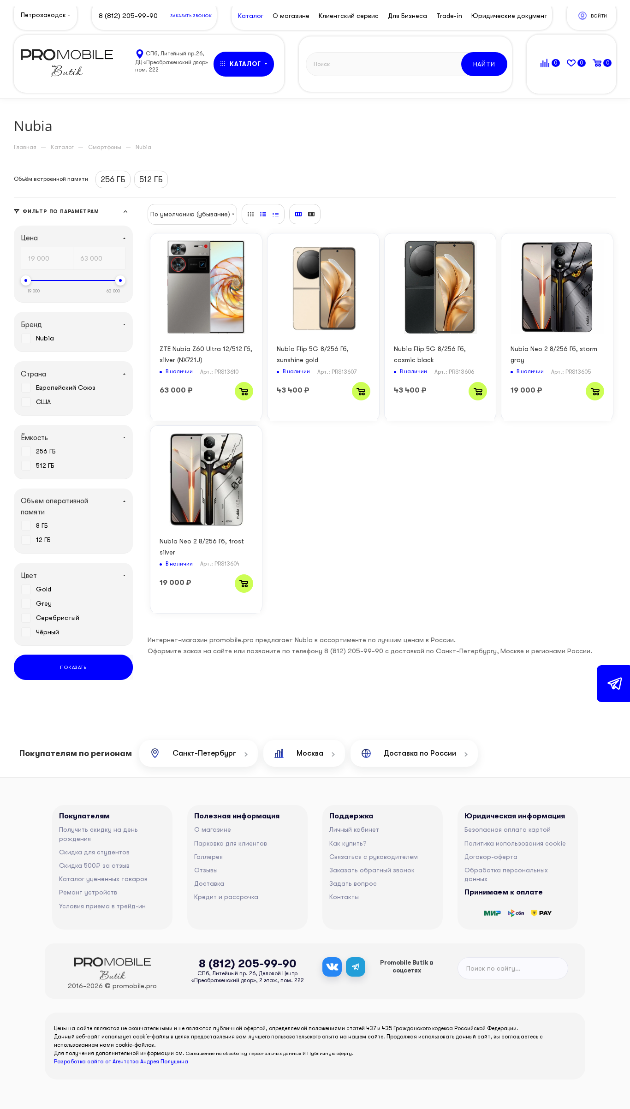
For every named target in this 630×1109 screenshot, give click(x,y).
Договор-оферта (490, 856)
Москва (310, 753)
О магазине (212, 829)
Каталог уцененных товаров (103, 878)
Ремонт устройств (88, 892)
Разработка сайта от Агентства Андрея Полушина (121, 1061)
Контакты (344, 896)
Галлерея (208, 856)
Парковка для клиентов (230, 843)
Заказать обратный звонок (372, 870)
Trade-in (449, 15)
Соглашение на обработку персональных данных (243, 1053)
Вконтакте (332, 967)
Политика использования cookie (515, 843)
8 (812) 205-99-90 (128, 16)
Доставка (209, 883)
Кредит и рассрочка (226, 896)
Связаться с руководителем (373, 856)
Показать (73, 667)
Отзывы (206, 870)
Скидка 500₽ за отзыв (94, 865)
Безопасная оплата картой (507, 829)
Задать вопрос (353, 883)
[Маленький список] (298, 214)
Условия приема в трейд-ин (102, 906)
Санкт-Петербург (204, 753)
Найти (484, 64)
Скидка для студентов (94, 852)
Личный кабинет (354, 829)
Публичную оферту (329, 1053)
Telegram (355, 967)
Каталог (250, 15)
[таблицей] (275, 214)
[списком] (263, 214)
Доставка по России (420, 753)
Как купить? (348, 843)
